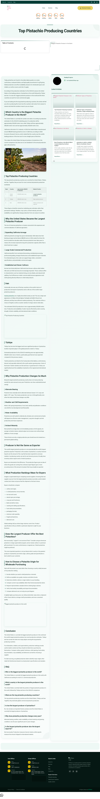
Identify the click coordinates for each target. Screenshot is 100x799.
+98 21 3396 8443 (15, 767)
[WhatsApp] (97, 2)
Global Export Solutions (53, 779)
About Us (4, 2)
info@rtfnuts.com (15, 763)
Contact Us (10, 2)
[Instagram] (91, 2)
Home (43, 7)
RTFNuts (90, 789)
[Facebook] (73, 771)
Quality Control (51, 781)
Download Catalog (86, 7)
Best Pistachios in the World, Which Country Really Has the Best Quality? (63, 144)
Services (50, 7)
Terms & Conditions (20, 789)
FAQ (49, 766)
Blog (14, 2)
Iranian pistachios (9, 295)
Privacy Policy (11, 789)
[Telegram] (94, 2)
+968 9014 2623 (35, 767)
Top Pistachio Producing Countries (63, 109)
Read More (57, 123)
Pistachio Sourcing (52, 777)
